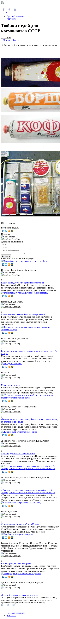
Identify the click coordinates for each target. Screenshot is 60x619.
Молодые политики (10, 385)
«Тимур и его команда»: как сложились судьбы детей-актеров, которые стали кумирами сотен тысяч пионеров (28, 491)
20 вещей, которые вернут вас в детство (20, 595)
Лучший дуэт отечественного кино (18, 453)
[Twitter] (6, 231)
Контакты (11, 19)
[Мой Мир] (11, 231)
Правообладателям (16, 16)
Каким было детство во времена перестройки (23, 283)
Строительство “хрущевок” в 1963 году (20, 524)
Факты (16, 40)
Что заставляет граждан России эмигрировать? (23, 314)
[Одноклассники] (9, 231)
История (7, 40)
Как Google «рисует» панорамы (16, 563)
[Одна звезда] (8, 236)
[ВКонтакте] (3, 231)
